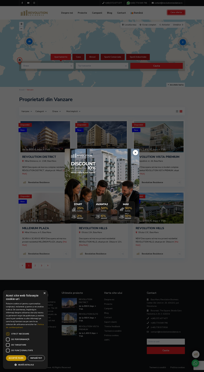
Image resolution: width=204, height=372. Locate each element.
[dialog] (25, 329)
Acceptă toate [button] (16, 358)
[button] (25, 364)
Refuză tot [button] (36, 358)
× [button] (44, 293)
